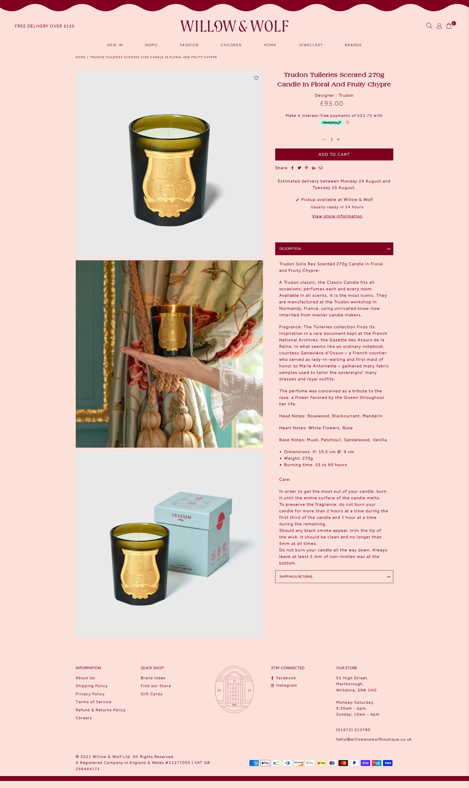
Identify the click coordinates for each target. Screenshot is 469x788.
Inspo (151, 45)
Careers (84, 718)
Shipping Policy (92, 685)
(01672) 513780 (353, 729)
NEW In (115, 45)
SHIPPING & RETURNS (296, 576)
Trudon (346, 95)
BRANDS (353, 45)
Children (231, 45)
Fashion (189, 45)
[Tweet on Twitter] (299, 167)
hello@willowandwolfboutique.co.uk (374, 739)
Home (270, 45)
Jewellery (311, 45)
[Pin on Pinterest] (306, 167)
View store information (337, 216)
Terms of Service (94, 702)
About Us (85, 678)
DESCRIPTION (290, 249)
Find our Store (156, 685)
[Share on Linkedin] (313, 167)
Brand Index (153, 678)
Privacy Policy (90, 694)
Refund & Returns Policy (101, 710)
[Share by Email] (320, 167)
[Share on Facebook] (292, 167)
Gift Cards (152, 694)
